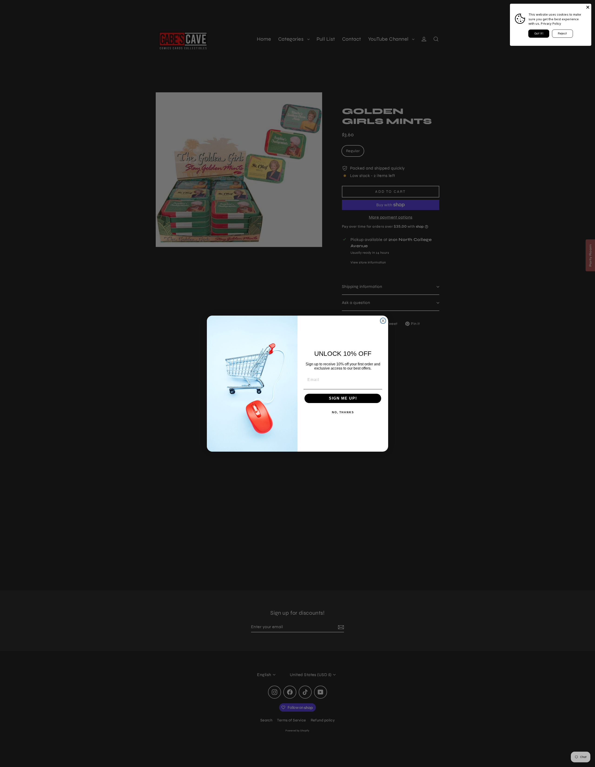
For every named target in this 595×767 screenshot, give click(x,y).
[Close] (587, 7)
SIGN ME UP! (343, 398)
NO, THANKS (343, 412)
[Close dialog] (383, 320)
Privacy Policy (551, 23)
